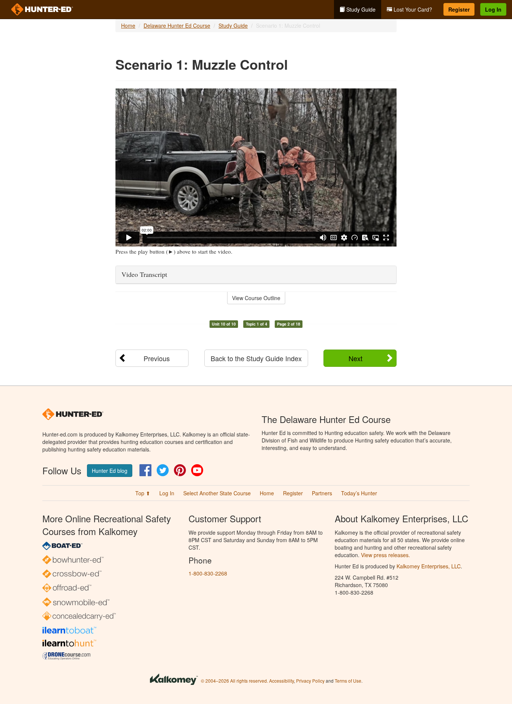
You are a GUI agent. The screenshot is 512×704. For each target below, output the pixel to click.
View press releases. (385, 555)
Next (355, 358)
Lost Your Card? (412, 9)
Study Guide (360, 9)
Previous (157, 358)
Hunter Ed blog (109, 470)
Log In (493, 9)
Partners (322, 493)
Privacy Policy (310, 680)
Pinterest (180, 470)
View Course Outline (256, 298)
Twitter (163, 470)
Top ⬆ (142, 493)
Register (459, 9)
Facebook (145, 470)
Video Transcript (144, 274)
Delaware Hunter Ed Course (177, 25)
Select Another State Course (217, 493)
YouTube (197, 470)
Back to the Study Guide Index (256, 358)
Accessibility (281, 680)
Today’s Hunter (359, 493)
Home (128, 25)
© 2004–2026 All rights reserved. (234, 680)
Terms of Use (348, 680)
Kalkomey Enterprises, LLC (429, 566)
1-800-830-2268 (208, 573)
